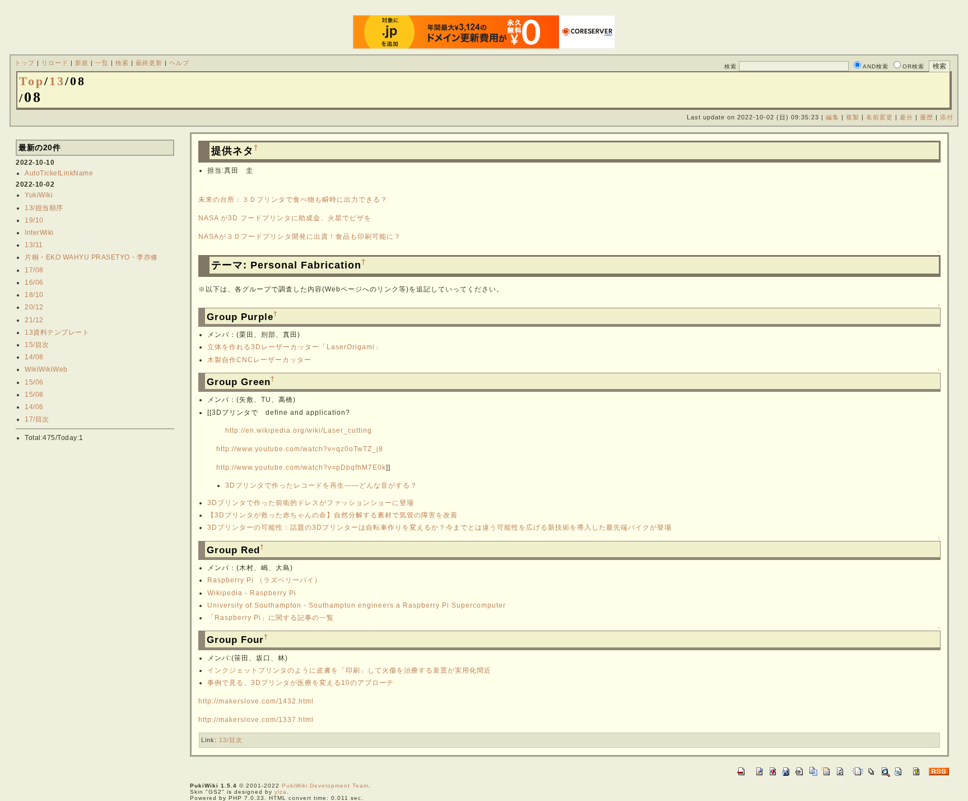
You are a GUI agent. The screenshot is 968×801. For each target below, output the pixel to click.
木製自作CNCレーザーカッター (259, 360)
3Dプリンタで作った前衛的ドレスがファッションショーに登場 (310, 503)
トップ (25, 62)
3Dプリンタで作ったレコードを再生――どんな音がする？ (321, 485)
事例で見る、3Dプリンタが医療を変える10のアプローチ (300, 683)
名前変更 (879, 117)
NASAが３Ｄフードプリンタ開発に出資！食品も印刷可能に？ (299, 236)
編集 (832, 117)
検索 (122, 62)
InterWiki (39, 233)
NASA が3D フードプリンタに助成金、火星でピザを (284, 218)
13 (57, 81)
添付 (946, 117)
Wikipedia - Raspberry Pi (251, 593)
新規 (82, 62)
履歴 (926, 117)
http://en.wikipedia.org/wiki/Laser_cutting (298, 430)
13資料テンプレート (57, 332)
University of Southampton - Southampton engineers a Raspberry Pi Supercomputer (356, 605)
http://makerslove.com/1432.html (256, 701)
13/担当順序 (44, 208)
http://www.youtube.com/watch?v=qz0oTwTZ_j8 (299, 449)
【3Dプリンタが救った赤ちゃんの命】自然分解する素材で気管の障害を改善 (332, 515)
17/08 (34, 270)
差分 (906, 117)
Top (31, 81)
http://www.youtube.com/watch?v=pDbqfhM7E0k (301, 467)
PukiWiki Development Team (325, 786)
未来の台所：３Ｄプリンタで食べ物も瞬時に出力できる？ (293, 199)
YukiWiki (39, 195)
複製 (852, 117)
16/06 (34, 282)
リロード (54, 62)
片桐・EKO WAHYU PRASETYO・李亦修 (91, 257)
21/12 (34, 320)
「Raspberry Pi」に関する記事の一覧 (270, 618)
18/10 (34, 295)
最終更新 (149, 62)
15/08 (34, 395)
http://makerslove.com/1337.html (256, 720)
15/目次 (37, 345)
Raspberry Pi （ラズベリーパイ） (264, 580)
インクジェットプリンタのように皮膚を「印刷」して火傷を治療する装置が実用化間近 (349, 670)
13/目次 (231, 740)
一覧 (102, 62)
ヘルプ (179, 62)
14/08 (34, 357)
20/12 (34, 307)
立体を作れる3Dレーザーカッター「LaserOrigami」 (294, 347)
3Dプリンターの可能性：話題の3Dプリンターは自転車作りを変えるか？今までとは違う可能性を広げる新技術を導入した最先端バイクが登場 (439, 527)
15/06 (34, 382)
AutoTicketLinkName (59, 173)
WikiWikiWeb (46, 369)
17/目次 (37, 419)
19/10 (34, 220)
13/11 (34, 245)
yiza (280, 792)
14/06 (34, 407)
